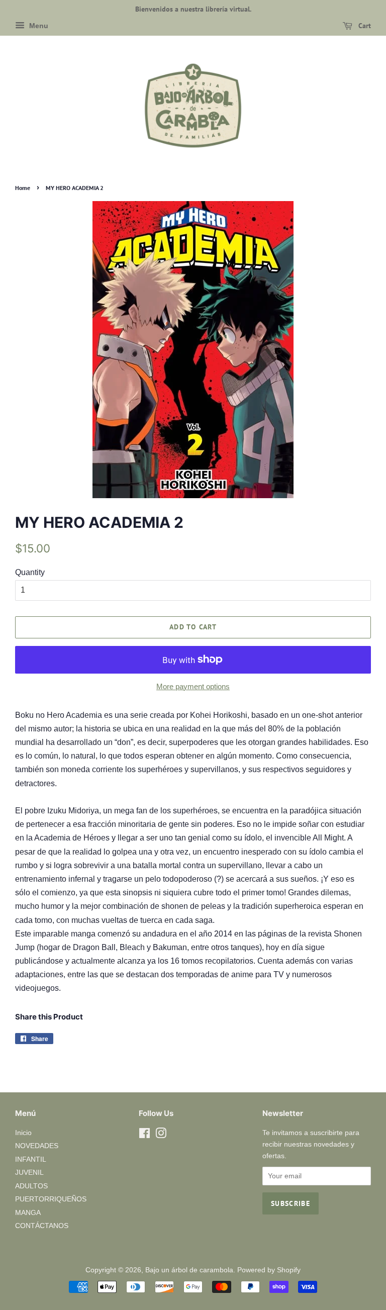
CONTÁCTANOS (41, 1226)
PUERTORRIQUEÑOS (50, 1199)
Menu (37, 26)
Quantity (30, 572)
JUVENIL (29, 1172)
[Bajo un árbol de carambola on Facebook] (144, 1135)
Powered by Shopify (269, 1270)
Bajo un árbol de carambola (189, 1270)
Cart (363, 25)
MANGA (28, 1213)
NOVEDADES (36, 1146)
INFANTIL (30, 1159)
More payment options (193, 686)
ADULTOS (31, 1186)
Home (22, 188)
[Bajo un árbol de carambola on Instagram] (160, 1135)
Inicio (23, 1133)
